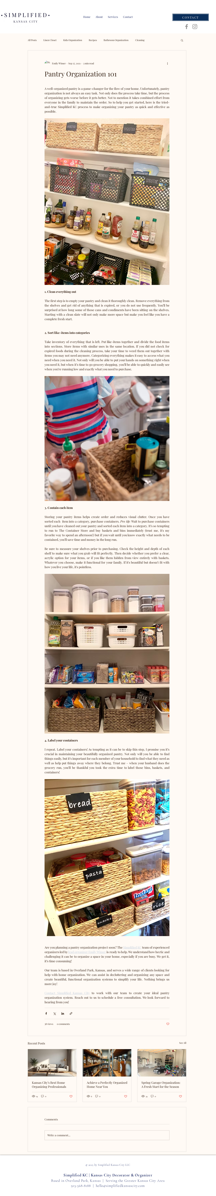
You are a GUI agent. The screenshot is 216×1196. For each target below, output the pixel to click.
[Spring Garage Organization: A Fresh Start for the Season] (161, 1063)
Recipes (93, 40)
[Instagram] (195, 26)
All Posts (32, 40)
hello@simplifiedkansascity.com (120, 1186)
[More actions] (167, 63)
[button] (182, 40)
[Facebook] (186, 26)
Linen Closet (50, 40)
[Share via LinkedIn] (62, 1013)
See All (182, 1042)
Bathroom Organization (116, 40)
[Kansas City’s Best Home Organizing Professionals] (52, 1063)
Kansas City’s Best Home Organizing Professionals (49, 1085)
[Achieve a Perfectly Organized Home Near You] (107, 1063)
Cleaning (139, 40)
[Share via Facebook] (46, 1013)
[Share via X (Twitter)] (54, 1013)
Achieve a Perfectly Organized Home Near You (107, 1085)
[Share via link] (71, 1013)
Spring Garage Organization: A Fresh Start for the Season (160, 1085)
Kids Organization (72, 40)
